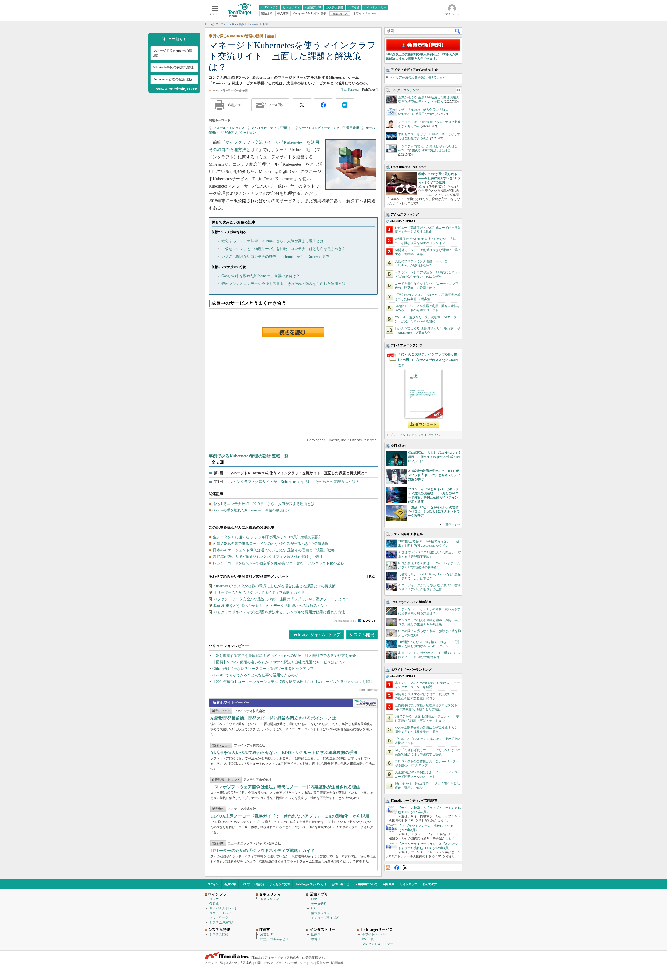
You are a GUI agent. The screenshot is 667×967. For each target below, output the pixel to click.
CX (313, 908)
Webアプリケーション (240, 132)
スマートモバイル (221, 913)
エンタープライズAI (325, 918)
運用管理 (352, 128)
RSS (388, 867)
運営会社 (322, 963)
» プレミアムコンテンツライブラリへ (413, 435)
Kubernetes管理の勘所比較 (172, 79)
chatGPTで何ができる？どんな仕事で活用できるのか (255, 675)
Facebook (396, 867)
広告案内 (246, 963)
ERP (314, 899)
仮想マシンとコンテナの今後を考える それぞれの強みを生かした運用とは (283, 284)
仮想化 (214, 904)
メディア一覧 (214, 963)
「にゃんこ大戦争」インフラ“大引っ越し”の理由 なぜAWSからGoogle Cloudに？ (428, 359)
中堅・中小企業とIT (274, 939)
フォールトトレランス (229, 128)
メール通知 (276, 105)
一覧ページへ (451, 524)
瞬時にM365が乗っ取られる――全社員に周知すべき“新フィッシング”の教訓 (439, 178)
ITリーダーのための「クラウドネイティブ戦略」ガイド (259, 593)
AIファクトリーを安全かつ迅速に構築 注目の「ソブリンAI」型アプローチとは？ (281, 599)
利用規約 (388, 884)
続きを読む (293, 332)
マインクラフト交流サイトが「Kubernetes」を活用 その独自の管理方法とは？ (294, 482)
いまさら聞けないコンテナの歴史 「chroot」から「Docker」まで (275, 257)
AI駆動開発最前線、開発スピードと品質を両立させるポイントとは (273, 718)
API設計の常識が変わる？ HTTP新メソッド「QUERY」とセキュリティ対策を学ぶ (434, 475)
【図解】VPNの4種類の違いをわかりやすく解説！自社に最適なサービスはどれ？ (278, 662)
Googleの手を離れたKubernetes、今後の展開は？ (260, 276)
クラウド (215, 899)
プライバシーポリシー (290, 963)
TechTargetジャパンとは (310, 884)
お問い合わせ (340, 884)
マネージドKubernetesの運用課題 (174, 53)
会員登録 (230, 884)
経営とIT (266, 934)
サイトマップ (408, 884)
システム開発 (361, 634)
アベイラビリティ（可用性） (271, 128)
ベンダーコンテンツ (405, 90)
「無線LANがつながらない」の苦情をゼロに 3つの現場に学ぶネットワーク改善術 (434, 511)
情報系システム (322, 913)
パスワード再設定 (252, 884)
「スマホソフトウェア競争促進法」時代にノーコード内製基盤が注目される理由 (285, 787)
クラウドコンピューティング (319, 128)
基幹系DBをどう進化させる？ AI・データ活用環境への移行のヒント (270, 606)
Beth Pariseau (350, 89)
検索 (458, 31)
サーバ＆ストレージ (223, 908)
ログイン (213, 884)
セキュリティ (269, 899)
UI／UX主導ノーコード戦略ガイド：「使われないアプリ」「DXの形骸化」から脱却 (289, 816)
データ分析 (319, 904)
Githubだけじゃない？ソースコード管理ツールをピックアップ (263, 669)
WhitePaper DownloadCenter (365, 703)
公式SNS (231, 963)
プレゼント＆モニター (377, 944)
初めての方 (430, 884)
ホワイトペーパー (374, 934)
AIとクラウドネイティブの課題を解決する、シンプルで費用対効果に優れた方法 (279, 612)
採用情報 (337, 963)
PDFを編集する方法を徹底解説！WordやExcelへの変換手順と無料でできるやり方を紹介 (284, 656)
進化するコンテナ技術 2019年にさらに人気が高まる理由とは (272, 241)
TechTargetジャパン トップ (316, 634)
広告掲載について (366, 884)
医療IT (315, 934)
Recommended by (345, 620)
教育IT (315, 939)
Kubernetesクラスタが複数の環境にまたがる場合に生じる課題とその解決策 (274, 586)
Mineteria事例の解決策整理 (173, 67)
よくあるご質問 (280, 884)
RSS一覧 (368, 939)
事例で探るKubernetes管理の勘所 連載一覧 (248, 456)
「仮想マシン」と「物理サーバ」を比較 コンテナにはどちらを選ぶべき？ (283, 249)
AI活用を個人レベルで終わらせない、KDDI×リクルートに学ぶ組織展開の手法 (283, 752)
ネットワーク (218, 918)
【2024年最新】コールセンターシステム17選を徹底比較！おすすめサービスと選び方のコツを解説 (292, 682)
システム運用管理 (221, 922)
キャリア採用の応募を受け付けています (418, 77)
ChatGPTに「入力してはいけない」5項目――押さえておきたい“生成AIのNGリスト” (434, 457)
